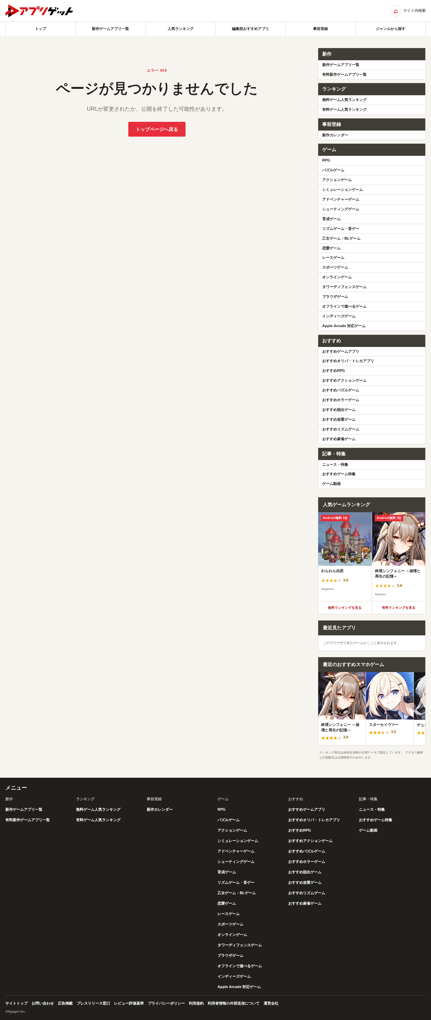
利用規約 (196, 1003)
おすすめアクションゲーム (344, 380)
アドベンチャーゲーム (340, 199)
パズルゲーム (333, 170)
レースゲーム (333, 257)
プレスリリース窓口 (93, 1003)
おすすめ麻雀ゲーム (339, 439)
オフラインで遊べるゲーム (344, 306)
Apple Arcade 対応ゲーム (344, 326)
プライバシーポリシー (166, 1003)
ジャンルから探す (390, 29)
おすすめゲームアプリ (340, 351)
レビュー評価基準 (129, 1003)
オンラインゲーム (337, 277)
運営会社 (271, 1003)
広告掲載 (65, 1003)
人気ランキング (181, 29)
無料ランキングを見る (345, 607)
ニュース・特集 (335, 464)
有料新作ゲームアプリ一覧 (344, 74)
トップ (40, 29)
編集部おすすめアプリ (250, 29)
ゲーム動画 (331, 484)
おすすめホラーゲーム (340, 400)
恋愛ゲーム (331, 248)
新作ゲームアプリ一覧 (110, 29)
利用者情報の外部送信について (234, 1003)
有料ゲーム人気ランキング (344, 109)
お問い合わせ (43, 1003)
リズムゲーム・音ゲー (340, 228)
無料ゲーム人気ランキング (344, 100)
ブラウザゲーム (335, 296)
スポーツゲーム (335, 267)
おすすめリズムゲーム (340, 429)
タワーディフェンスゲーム (344, 287)
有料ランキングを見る (399, 607)
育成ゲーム (331, 219)
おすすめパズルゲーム (340, 390)
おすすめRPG (333, 370)
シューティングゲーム (340, 209)
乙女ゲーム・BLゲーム (341, 238)
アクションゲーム (337, 180)
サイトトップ (16, 1003)
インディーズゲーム (339, 316)
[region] (371, 556)
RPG (326, 160)
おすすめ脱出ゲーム (339, 410)
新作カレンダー (335, 135)
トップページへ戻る (157, 129)
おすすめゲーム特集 (339, 474)
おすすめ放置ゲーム (339, 419)
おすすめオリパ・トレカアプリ (348, 361)
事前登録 (320, 29)
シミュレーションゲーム (342, 189)
